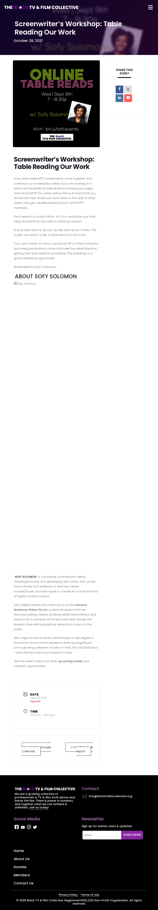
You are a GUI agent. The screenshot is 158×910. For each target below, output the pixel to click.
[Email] (128, 98)
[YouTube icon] (23, 828)
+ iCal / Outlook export (82, 749)
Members (22, 875)
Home (19, 850)
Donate (20, 867)
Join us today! (39, 807)
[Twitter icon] (35, 828)
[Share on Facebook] (119, 89)
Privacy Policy (68, 895)
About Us (21, 859)
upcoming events (70, 661)
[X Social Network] (128, 89)
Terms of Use (90, 895)
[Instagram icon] (29, 828)
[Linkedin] (119, 98)
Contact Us (24, 883)
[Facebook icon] (17, 828)
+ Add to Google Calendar (36, 749)
